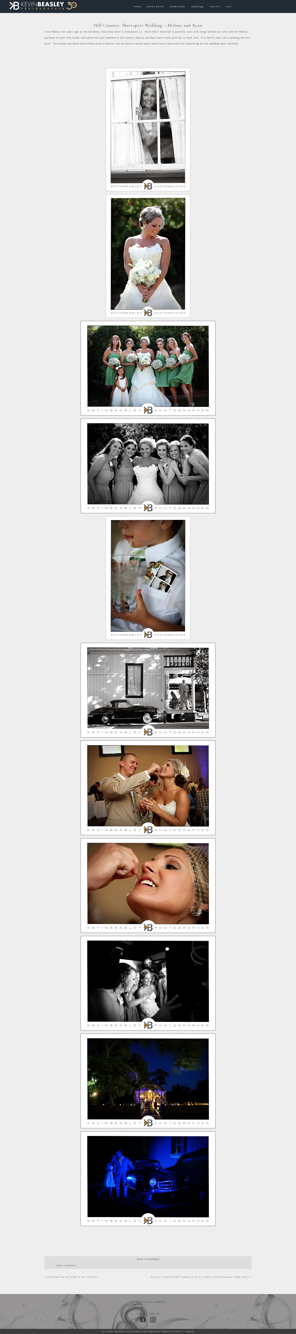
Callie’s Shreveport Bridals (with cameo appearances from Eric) (200, 1277)
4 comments (148, 1259)
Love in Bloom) (105, 43)
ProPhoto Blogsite (172, 1331)
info (229, 6)
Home (137, 6)
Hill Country (127, 37)
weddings (197, 6)
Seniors (215, 6)
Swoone (190, 1331)
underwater (178, 6)
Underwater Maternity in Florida (72, 1277)
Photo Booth (155, 6)
